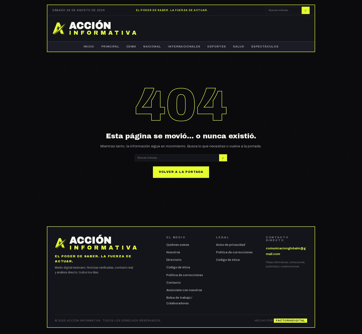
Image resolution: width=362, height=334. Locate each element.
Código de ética (178, 267)
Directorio (173, 259)
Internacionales (184, 46)
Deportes (216, 46)
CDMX (131, 46)
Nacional (152, 46)
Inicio (89, 46)
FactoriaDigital (290, 320)
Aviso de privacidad (230, 244)
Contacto (173, 282)
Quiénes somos (177, 244)
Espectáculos (264, 46)
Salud (238, 46)
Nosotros (173, 252)
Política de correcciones (184, 275)
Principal (110, 46)
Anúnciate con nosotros (184, 290)
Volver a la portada (181, 171)
